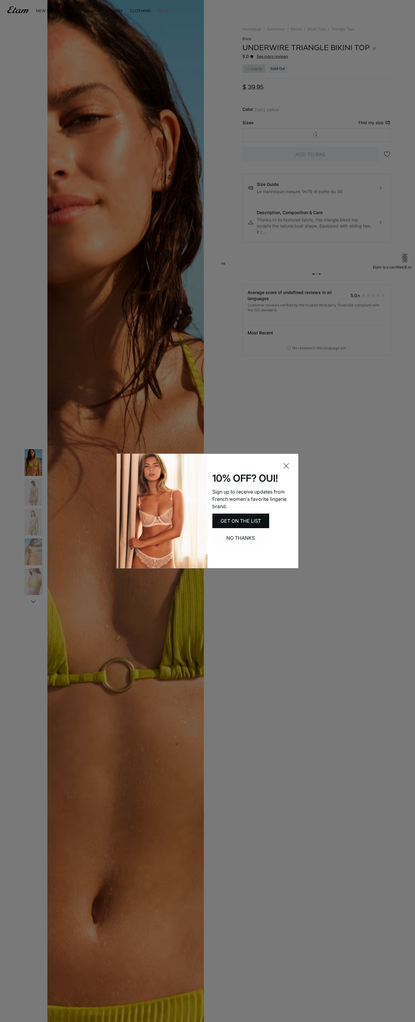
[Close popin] (286, 466)
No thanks (240, 538)
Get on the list (241, 521)
